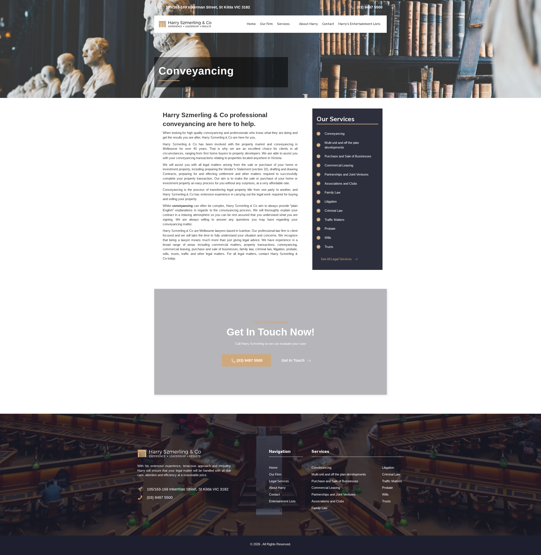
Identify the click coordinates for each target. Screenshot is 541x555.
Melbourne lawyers (212, 230)
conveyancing (287, 244)
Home (273, 467)
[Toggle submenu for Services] (292, 24)
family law (246, 249)
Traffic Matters (392, 481)
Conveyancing (321, 467)
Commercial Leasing (325, 487)
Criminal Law (391, 474)
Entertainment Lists (282, 501)
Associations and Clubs (327, 501)
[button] (204, 7)
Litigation (388, 467)
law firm (281, 230)
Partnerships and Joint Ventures (333, 494)
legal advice (251, 240)
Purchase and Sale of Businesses (334, 481)
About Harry (277, 487)
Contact (274, 494)
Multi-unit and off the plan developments (338, 474)
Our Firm (275, 474)
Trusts (386, 501)
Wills (385, 494)
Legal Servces (279, 481)
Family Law (319, 508)
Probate (387, 487)
